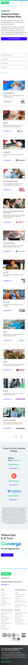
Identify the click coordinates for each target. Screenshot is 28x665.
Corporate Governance (6, 598)
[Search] (21, 2)
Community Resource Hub (20, 605)
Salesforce (3, 625)
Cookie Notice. (5, 659)
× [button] (26, 646)
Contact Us (3, 600)
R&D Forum (17, 607)
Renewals (17, 598)
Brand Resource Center (6, 604)
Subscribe (4, 585)
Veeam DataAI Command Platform (6, 613)
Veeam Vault (3, 621)
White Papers (18, 618)
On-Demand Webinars (19, 620)
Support (16, 593)
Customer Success (19, 596)
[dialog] (14, 655)
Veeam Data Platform (5, 618)
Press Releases (4, 602)
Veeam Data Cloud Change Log (20, 602)
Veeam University (18, 600)
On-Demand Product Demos (20, 624)
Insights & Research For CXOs (21, 613)
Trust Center (3, 605)
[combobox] (14, 55)
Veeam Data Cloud (5, 619)
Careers (2, 596)
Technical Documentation (20, 594)
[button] (14, 662)
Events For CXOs (18, 615)
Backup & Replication (5, 629)
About (2, 593)
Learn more (6, 102)
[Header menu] (25, 2)
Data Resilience (4, 616)
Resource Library (18, 616)
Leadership (3, 594)
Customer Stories (18, 622)
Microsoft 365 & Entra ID (6, 623)
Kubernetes (3, 627)
